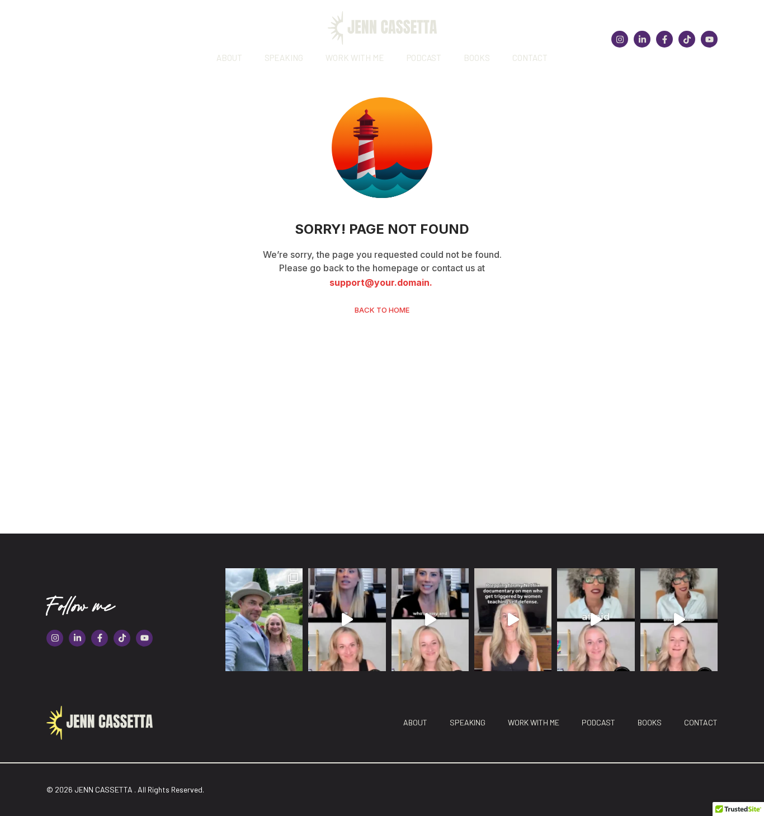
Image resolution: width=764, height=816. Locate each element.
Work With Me (355, 58)
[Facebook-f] (664, 39)
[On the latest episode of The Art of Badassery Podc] (346, 619)
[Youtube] (709, 39)
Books (477, 58)
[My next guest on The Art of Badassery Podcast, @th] (430, 619)
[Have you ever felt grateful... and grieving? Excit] (679, 619)
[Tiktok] (686, 39)
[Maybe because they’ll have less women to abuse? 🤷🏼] (512, 619)
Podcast (424, 58)
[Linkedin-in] (642, 39)
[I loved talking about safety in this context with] (595, 619)
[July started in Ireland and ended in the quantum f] (264, 619)
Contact (530, 58)
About (229, 58)
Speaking (284, 58)
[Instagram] (619, 39)
